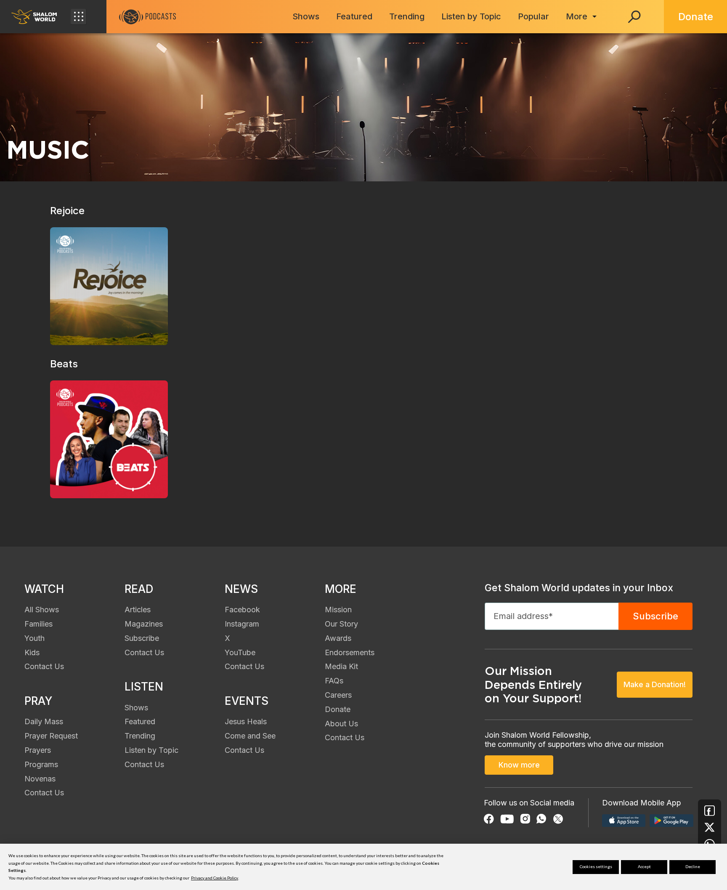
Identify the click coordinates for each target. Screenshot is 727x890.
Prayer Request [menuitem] (51, 735)
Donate (695, 17)
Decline (692, 866)
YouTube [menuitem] (240, 652)
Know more (519, 764)
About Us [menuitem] (341, 723)
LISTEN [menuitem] (144, 686)
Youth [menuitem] (34, 638)
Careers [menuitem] (338, 695)
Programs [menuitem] (41, 764)
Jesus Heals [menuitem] (246, 721)
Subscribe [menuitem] (142, 638)
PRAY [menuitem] (38, 700)
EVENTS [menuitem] (246, 700)
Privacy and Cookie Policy (214, 877)
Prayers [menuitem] (37, 750)
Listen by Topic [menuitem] (471, 16)
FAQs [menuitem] (334, 680)
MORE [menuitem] (340, 588)
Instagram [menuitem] (242, 623)
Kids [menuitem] (32, 652)
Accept (644, 866)
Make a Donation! (655, 684)
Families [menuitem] (38, 623)
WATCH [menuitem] (44, 588)
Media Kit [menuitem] (341, 666)
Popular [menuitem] (533, 16)
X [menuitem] (227, 638)
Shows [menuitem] (305, 16)
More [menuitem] (576, 16)
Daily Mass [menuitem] (43, 721)
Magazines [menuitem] (144, 623)
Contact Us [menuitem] (44, 666)
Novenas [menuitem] (40, 778)
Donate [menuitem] (337, 709)
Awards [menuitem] (338, 638)
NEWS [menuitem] (241, 588)
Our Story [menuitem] (341, 623)
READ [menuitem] (139, 588)
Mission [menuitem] (338, 609)
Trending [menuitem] (407, 16)
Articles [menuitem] (138, 609)
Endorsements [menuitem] (349, 652)
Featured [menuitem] (354, 16)
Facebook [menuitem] (242, 609)
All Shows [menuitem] (41, 609)
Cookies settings (596, 866)
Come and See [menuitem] (250, 735)
